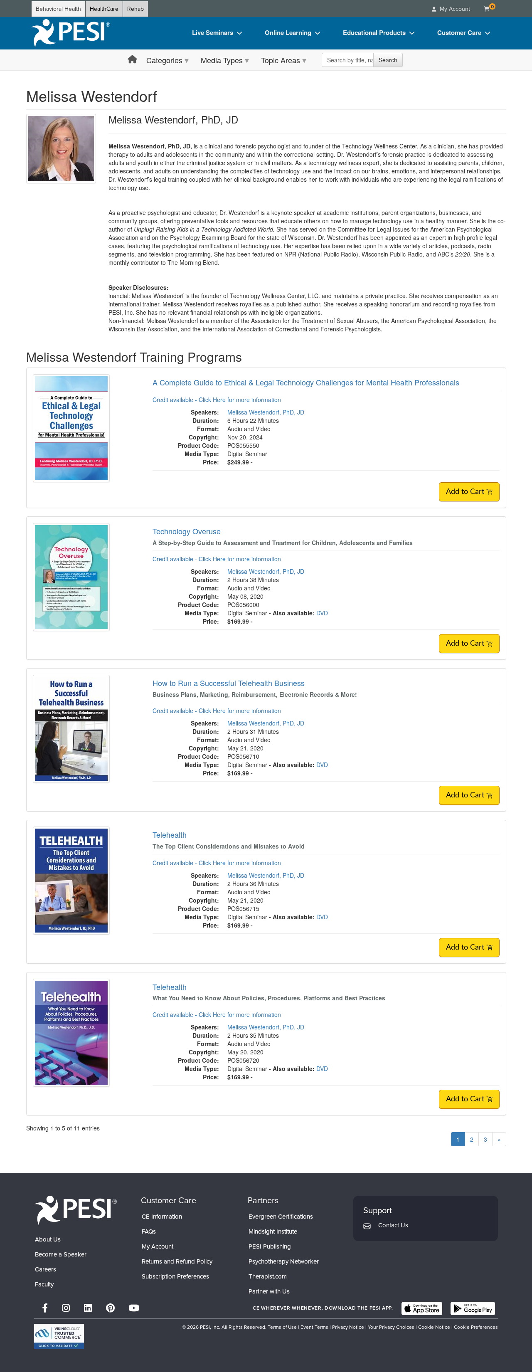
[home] (70, 33)
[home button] (132, 59)
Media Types (222, 59)
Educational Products (374, 32)
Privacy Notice (348, 1327)
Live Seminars (212, 32)
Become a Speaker (60, 1254)
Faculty (44, 1284)
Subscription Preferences (175, 1276)
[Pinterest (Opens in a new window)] (110, 1308)
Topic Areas (280, 59)
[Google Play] (473, 1308)
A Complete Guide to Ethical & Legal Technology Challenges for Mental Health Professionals (306, 382)
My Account (157, 1246)
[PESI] (75, 1210)
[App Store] (421, 1308)
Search (388, 60)
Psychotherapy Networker (284, 1261)
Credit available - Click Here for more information (217, 399)
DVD (322, 613)
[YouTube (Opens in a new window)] (134, 1308)
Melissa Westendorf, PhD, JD (265, 412)
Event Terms (314, 1327)
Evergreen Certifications (281, 1216)
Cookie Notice (434, 1327)
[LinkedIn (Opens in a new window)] (88, 1308)
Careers (45, 1269)
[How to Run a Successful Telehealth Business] (71, 728)
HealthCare (104, 9)
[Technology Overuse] (71, 576)
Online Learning (288, 32)
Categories (164, 59)
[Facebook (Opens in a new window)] (45, 1308)
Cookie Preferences (476, 1327)
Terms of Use (282, 1327)
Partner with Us (269, 1291)
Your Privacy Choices (391, 1327)
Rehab (135, 9)
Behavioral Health (58, 9)
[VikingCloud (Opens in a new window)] (59, 1336)
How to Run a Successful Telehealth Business (229, 682)
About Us (48, 1239)
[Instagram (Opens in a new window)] (66, 1308)
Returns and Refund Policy (177, 1261)
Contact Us (393, 1225)
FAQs (149, 1231)
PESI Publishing (270, 1246)
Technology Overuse (187, 531)
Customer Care (459, 32)
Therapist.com (268, 1276)
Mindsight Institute (273, 1231)
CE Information (162, 1216)
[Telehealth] (71, 880)
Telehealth (170, 834)
